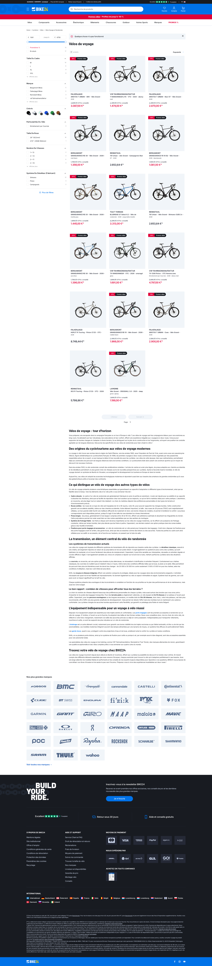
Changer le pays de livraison (113, 923)
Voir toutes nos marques (38, 764)
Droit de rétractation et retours (77, 841)
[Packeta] (180, 858)
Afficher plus (33, 76)
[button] (46, 58)
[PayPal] (152, 840)
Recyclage (30, 865)
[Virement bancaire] (180, 840)
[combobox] (167, 52)
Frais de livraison (72, 849)
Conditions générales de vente (38, 849)
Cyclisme (35, 30)
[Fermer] (182, 36)
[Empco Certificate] (111, 876)
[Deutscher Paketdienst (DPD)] (125, 858)
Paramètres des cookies (36, 861)
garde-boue (76, 631)
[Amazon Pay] (166, 840)
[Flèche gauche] (72, 74)
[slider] (28, 42)
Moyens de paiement (73, 853)
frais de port (76, 915)
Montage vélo (70, 877)
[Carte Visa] (125, 840)
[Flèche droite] (104, 74)
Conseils (68, 881)
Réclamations (70, 845)
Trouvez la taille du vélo (75, 861)
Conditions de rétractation (37, 853)
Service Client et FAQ (73, 837)
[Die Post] (138, 858)
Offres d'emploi (32, 845)
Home (28, 30)
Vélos (41, 30)
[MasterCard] (111, 840)
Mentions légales (33, 837)
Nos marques (70, 865)
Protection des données (36, 857)
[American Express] (138, 840)
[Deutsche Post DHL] (111, 858)
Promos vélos (94, 17)
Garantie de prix (71, 873)
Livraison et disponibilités (75, 869)
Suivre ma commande (74, 857)
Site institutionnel (33, 841)
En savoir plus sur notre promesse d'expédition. (48, 939)
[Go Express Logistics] (166, 858)
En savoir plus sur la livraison (87, 934)
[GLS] (152, 858)
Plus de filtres (48, 192)
